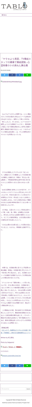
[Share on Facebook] (12, 75)
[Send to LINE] (27, 75)
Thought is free (25, 402)
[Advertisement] (16, 34)
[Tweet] (4, 75)
